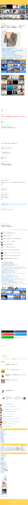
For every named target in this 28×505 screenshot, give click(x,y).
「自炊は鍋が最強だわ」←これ (9, 390)
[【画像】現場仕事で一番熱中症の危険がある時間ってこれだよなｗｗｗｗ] (16, 7)
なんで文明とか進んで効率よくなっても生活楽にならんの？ (9, 406)
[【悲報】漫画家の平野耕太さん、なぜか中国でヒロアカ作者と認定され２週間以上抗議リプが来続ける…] (4, 93)
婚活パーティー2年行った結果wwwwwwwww (8, 404)
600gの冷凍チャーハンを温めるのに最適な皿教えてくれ (8, 447)
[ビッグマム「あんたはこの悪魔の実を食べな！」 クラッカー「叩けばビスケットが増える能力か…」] (10, 93)
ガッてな (2, 457)
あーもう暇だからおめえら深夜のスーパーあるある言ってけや (10, 411)
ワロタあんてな (3, 468)
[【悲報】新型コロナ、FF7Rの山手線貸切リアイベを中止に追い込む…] (15, 93)
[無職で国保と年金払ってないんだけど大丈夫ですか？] (22, 7)
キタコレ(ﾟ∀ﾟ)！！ (4, 469)
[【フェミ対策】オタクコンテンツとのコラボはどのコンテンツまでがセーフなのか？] (21, 82)
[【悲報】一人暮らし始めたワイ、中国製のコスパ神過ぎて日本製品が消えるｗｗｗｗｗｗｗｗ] (3, 17)
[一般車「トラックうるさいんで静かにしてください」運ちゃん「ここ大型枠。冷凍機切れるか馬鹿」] (10, 17)
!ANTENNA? (3, 458)
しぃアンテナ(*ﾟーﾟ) (4, 470)
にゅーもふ (2, 472)
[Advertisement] (14, 103)
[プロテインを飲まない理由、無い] (21, 88)
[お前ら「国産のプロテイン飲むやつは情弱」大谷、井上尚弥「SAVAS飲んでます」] (21, 77)
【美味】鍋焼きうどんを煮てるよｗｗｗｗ (11, 364)
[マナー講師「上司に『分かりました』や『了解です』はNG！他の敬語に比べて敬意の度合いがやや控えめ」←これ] (22, 12)
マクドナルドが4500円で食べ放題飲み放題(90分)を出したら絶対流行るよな (11, 450)
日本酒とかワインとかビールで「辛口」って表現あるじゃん (8, 448)
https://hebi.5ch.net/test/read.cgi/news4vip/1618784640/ (20, 229)
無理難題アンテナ (3, 463)
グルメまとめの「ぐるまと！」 (14, 501)
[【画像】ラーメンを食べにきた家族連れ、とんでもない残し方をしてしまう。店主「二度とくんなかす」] (21, 93)
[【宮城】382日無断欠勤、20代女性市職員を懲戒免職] (10, 12)
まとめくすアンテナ (4, 464)
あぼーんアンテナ (3, 462)
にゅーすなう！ (3, 471)
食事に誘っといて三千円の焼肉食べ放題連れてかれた (8, 449)
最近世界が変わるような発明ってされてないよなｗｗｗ (9, 423)
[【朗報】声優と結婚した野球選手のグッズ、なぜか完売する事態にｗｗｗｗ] (4, 77)
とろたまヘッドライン (4, 467)
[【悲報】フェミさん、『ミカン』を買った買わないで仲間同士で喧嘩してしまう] (15, 77)
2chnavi (2, 459)
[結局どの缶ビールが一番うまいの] (4, 82)
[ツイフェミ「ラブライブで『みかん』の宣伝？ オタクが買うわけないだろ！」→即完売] (10, 88)
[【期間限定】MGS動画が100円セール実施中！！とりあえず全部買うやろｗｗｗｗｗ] (15, 88)
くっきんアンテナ (3, 456)
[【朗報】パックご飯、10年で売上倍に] (16, 17)
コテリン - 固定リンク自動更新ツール (0, 5)
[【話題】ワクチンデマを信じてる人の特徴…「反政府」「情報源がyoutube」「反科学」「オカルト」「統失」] (10, 7)
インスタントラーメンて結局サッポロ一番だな (12, 369)
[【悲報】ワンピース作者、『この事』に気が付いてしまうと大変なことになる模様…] (15, 82)
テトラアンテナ (3, 461)
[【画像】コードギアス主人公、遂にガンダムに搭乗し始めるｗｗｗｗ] (10, 82)
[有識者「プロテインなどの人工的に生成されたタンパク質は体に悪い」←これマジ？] (3, 7)
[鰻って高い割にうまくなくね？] (22, 17)
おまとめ (2, 460)
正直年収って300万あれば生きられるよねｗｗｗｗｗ (9, 416)
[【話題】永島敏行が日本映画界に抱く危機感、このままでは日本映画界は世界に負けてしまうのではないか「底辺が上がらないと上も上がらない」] (3, 12)
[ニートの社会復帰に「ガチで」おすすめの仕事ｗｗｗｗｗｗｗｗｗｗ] (16, 12)
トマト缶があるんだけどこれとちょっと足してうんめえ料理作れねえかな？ (11, 421)
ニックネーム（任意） (4, 355)
